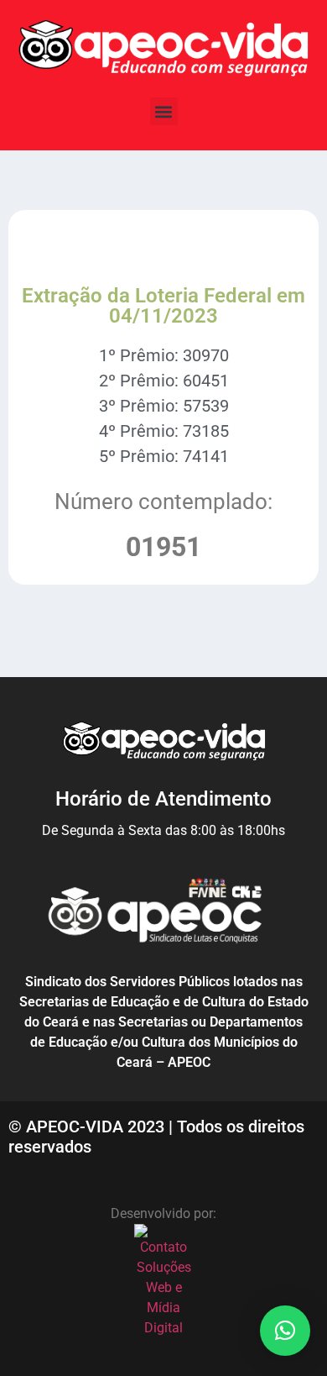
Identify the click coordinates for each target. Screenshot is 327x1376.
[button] (164, 111)
